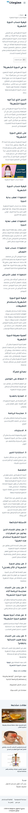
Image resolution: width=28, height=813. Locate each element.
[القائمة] (25, 3)
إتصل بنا (10, 802)
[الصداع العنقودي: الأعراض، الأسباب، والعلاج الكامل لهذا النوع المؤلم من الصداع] (14, 738)
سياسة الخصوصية (20, 799)
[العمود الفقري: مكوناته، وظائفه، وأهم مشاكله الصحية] (14, 760)
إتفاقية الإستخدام (7, 799)
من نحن (17, 802)
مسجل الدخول (11, 784)
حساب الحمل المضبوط (18, 685)
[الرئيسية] (25, 15)
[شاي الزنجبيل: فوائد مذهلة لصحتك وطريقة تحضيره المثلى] (14, 716)
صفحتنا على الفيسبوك (18, 690)
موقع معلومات (14, 811)
